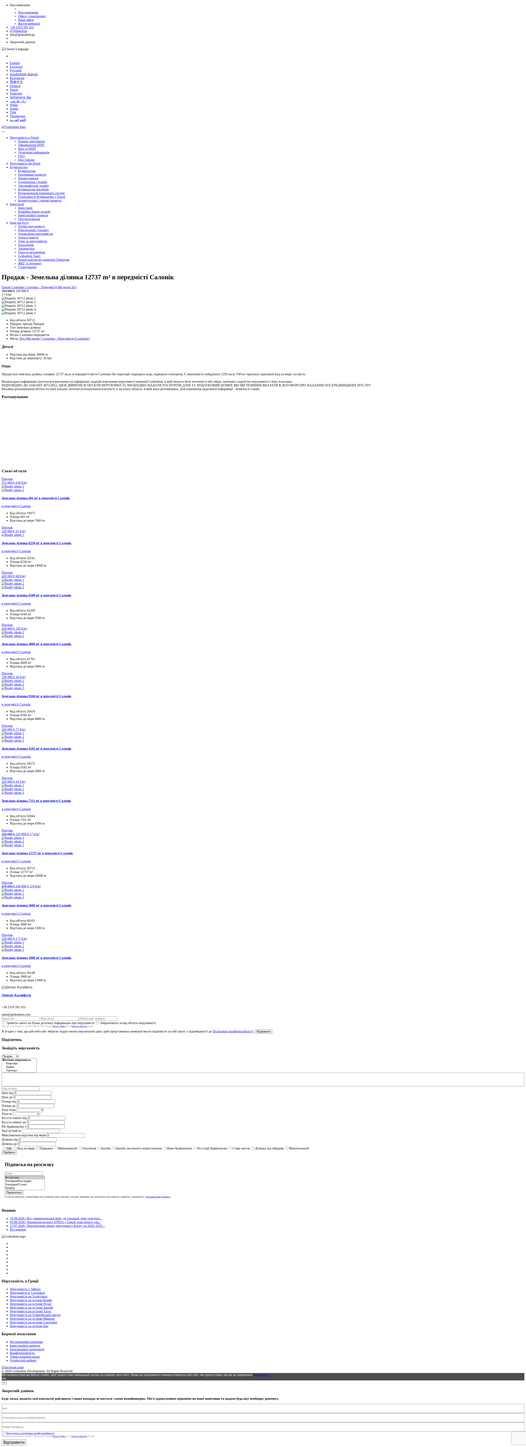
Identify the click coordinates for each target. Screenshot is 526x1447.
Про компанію (28, 12)
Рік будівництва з (14, 1126)
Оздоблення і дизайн (32, 182)
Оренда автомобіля (31, 252)
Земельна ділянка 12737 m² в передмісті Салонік (37, 853)
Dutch (14, 89)
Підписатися (14, 1192)
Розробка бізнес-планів (34, 211)
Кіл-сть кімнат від (14, 1118)
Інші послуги (19, 222)
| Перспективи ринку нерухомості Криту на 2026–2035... (57, 1226)
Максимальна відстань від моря (24, 1135)
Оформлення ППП (31, 145)
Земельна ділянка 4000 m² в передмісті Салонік (36, 644)
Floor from (9, 1110)
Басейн (106, 1148)
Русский (16, 70)
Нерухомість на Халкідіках (28, 1296)
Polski (14, 105)
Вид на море (26, 1148)
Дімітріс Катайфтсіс (16, 995)
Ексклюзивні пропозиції (27, 1349)
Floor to (7, 1114)
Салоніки (18, 287)
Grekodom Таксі (29, 256)
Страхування (27, 267)
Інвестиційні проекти (33, 215)
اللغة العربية (18, 120)
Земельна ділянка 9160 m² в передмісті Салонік (36, 696)
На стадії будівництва (212, 1148)
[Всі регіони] (25, 1177)
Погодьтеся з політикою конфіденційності (30, 1433)
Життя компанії (29, 23)
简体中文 (16, 82)
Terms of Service (79, 1026)
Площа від (9, 1101)
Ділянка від (10, 1139)
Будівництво (19, 167)
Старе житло (241, 1148)
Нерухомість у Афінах (25, 1289)
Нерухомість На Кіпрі (25, 163)
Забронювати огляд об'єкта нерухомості (128, 1023)
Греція (6, 287)
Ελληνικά (16, 66)
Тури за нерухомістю (32, 241)
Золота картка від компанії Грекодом (43, 259)
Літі (73, 287)
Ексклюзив (26, 245)
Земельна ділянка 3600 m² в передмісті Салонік (36, 905)
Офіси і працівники (32, 16)
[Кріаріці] (25, 1188)
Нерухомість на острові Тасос (30, 1311)
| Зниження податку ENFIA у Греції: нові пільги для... (55, 1222)
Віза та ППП (27, 148)
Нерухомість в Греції (24, 137)
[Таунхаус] (19, 1070)
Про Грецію (26, 160)
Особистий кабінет (23, 1360)
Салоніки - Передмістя (41, 287)
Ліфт (9, 1148)
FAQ (21, 156)
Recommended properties (26, 1342)
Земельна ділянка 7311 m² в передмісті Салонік (36, 801)
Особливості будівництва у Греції (41, 197)
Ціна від (7, 1093)
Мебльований (67, 1148)
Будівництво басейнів (33, 189)
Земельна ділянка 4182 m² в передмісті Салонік (36, 748)
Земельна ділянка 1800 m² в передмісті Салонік (36, 958)
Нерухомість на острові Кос (29, 1326)
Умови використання (24, 1356)
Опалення (89, 1148)
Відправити (264, 1031)
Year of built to (11, 1131)
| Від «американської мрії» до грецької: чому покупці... (56, 1218)
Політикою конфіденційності (233, 1031)
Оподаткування (29, 219)
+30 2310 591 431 (22, 27)
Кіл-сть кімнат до (14, 1122)
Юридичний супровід (33, 230)
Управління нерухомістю (35, 234)
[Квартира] (19, 1063)
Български (17, 78)
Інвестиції (17, 204)
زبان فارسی (18, 101)
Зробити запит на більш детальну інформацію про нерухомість (50, 1023)
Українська (17, 116)
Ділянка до (9, 1144)
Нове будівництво (179, 1148)
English (15, 63)
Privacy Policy (59, 1026)
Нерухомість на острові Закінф (31, 1307)
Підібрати (9, 1152)
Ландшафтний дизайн (33, 185)
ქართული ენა (20, 97)
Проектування (28, 178)
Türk (13, 112)
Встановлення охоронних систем (41, 193)
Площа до (8, 1105)
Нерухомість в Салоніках (27, 1293)
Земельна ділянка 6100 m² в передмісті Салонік (36, 595)
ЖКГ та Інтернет (30, 263)
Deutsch (15, 86)
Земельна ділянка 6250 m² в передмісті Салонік (36, 543)
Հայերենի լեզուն (24, 74)
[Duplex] (19, 1067)
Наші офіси (26, 20)
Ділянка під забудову (269, 1148)
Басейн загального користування (139, 1148)
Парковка (46, 1148)
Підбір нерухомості (31, 226)
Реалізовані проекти (32, 174)
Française (16, 93)
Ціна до (7, 1097)
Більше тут (261, 1375)
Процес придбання (31, 141)
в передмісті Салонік (16, 506)
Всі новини (18, 1229)
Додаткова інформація (33, 152)
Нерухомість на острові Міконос (32, 1318)
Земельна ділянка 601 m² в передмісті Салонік (36, 498)
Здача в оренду (28, 237)
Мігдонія (64, 287)
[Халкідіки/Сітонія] (25, 1184)
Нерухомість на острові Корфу (31, 1300)
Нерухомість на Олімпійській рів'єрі (35, 1315)
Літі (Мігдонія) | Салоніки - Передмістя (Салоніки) (54, 338)
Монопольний (299, 1148)
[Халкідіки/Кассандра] (25, 1181)
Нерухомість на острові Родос (31, 1304)
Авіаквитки (26, 248)
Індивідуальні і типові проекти (39, 200)
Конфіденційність (22, 1353)
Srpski (14, 108)
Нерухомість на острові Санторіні (33, 1322)
